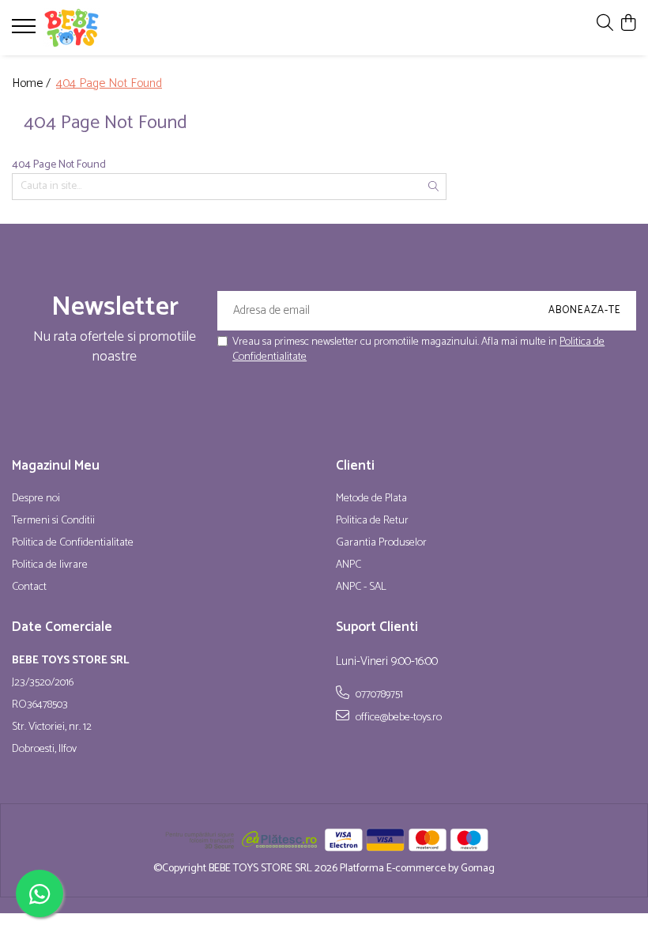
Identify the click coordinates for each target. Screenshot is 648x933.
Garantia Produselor (381, 543)
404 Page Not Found (109, 84)
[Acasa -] (106, 27)
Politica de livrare (50, 565)
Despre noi (36, 499)
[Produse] (26, 31)
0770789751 (378, 694)
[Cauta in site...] (605, 24)
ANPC (348, 565)
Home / (33, 84)
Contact (29, 587)
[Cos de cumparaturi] (628, 24)
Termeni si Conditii (53, 521)
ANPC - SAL (361, 587)
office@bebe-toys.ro (397, 717)
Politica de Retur (372, 521)
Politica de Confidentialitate (73, 543)
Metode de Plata (371, 499)
